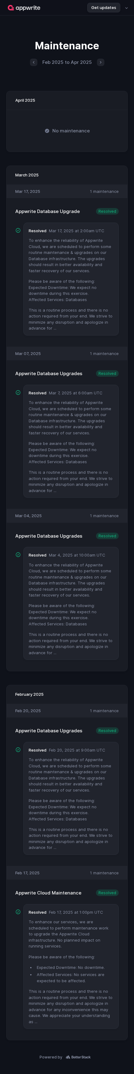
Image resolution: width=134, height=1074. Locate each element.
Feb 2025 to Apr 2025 (67, 62)
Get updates (103, 7)
